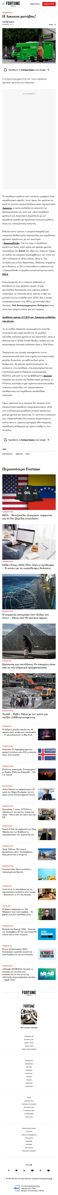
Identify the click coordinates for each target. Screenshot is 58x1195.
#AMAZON (19, 454)
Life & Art (29, 1067)
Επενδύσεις (29, 1073)
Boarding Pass (29, 1101)
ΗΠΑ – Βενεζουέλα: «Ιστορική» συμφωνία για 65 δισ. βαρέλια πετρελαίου (27, 517)
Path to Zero (29, 1117)
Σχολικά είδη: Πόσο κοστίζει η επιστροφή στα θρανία (16, 870)
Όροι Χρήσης (29, 1148)
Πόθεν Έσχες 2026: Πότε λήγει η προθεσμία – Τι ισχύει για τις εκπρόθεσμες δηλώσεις (28, 566)
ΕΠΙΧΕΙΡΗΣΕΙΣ (7, 13)
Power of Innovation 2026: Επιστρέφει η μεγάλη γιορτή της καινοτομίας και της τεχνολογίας (17, 952)
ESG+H (29, 1098)
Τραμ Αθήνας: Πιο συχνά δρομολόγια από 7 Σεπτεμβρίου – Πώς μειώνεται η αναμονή (18, 852)
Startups (29, 1077)
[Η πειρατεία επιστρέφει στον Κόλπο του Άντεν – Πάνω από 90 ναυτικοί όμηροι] (29, 591)
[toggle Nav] (3, 4)
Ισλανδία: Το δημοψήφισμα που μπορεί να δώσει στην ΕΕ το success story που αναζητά (19, 752)
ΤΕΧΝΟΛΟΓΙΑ (7, 726)
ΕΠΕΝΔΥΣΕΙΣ (6, 661)
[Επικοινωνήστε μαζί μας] (48, 1170)
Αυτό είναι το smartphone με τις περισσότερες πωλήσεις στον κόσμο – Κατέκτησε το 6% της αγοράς (19, 892)
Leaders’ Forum (29, 1043)
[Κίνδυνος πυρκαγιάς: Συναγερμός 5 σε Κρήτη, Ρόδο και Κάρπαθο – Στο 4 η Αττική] (47, 774)
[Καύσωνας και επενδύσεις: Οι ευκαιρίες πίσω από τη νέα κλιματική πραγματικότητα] (29, 641)
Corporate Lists (29, 1036)
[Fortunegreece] (13, 6)
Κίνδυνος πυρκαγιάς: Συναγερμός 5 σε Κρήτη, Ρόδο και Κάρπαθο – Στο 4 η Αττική (19, 772)
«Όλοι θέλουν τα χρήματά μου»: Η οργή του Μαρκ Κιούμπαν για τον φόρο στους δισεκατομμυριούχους (18, 792)
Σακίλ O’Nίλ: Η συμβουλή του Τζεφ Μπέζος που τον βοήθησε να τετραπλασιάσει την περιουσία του (19, 832)
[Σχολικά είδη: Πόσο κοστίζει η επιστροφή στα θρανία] (47, 874)
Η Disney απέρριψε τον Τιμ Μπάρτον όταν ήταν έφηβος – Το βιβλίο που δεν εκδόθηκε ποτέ (17, 912)
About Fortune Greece (29, 1128)
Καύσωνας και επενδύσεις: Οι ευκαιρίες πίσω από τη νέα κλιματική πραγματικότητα (28, 666)
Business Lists (29, 1039)
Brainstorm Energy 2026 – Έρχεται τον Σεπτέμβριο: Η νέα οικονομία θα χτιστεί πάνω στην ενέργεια (19, 932)
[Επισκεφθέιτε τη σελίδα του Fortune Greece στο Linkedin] (24, 1170)
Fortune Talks (29, 1046)
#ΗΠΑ (27, 454)
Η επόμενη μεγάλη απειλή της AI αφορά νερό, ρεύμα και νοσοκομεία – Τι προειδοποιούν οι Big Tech (19, 732)
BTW (50, 1179)
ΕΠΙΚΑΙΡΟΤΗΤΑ (7, 512)
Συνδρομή (29, 1144)
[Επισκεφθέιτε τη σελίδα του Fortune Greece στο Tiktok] (40, 1170)
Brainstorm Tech (29, 1107)
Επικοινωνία (29, 1138)
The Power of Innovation (29, 1104)
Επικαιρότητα (29, 1060)
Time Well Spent (29, 1114)
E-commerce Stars (29, 1110)
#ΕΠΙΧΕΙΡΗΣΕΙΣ (7, 454)
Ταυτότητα (29, 1131)
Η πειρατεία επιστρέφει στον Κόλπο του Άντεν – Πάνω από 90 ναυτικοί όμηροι (25, 616)
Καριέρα (29, 1080)
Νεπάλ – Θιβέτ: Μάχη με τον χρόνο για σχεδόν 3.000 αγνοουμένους (25, 715)
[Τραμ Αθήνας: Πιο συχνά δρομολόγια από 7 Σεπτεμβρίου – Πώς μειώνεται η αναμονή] (47, 854)
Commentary (29, 1086)
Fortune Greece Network (29, 1049)
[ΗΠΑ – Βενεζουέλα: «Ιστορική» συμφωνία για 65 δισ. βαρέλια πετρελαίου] (29, 492)
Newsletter (29, 1141)
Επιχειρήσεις (29, 1064)
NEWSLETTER (49, 4)
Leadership (29, 1083)
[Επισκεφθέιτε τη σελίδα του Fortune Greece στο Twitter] (16, 1170)
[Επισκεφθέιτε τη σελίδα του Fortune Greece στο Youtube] (32, 1171)
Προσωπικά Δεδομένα (29, 1151)
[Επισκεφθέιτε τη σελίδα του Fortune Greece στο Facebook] (8, 1170)
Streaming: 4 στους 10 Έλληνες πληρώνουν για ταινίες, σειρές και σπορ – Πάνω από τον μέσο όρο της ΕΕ (19, 813)
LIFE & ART (6, 906)
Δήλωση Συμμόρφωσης (29, 1135)
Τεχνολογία (29, 1070)
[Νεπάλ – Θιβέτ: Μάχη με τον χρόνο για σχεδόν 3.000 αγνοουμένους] (29, 691)
